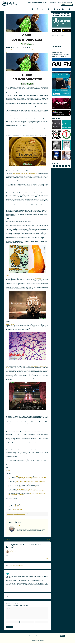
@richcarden (8, 470)
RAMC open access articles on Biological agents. (16, 494)
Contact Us (62, 635)
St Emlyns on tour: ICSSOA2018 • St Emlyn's (17, 596)
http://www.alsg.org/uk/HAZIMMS (22, 480)
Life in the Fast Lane (41, 640)
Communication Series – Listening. (57, 52)
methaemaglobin (9, 238)
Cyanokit (35, 239)
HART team (10, 461)
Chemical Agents (9, 131)
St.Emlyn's (12, 3)
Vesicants (7, 275)
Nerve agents (8, 167)
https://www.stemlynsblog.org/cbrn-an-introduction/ (16, 514)
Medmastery (44, 635)
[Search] (72, 4)
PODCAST (15, 505)
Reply (47, 558)
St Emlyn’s (27, 638)
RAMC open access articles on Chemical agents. (16, 495)
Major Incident (36, 49)
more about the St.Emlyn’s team (16, 509)
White (17, 476)
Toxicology (45, 49)
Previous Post (7, 539)
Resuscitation (41, 49)
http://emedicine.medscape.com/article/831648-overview (26, 489)
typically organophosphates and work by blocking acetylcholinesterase (25, 173)
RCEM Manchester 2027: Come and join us (58, 50)
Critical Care (24, 49)
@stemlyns (17, 506)
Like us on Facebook (12, 508)
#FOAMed (20, 49)
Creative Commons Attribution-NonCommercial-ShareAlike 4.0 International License (49, 638)
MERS (9, 104)
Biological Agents (9, 362)
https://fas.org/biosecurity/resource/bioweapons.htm (38, 493)
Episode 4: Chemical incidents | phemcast (16, 565)
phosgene (12, 324)
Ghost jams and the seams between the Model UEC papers (60, 54)
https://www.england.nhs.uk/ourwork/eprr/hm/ (31, 484)
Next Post (48, 539)
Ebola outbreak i (37, 96)
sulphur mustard (38, 278)
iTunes (19, 505)
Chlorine (7, 324)
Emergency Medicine (30, 49)
